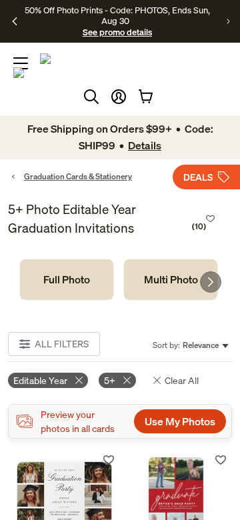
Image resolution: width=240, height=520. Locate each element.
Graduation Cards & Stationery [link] (78, 176)
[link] (66, 279)
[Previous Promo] (15, 21)
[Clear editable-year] (79, 380)
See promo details (117, 32)
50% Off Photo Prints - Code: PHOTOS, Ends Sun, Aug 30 (117, 15)
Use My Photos (180, 421)
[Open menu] (20, 63)
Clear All (182, 380)
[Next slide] (210, 282)
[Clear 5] (127, 380)
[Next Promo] (228, 21)
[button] (118, 96)
